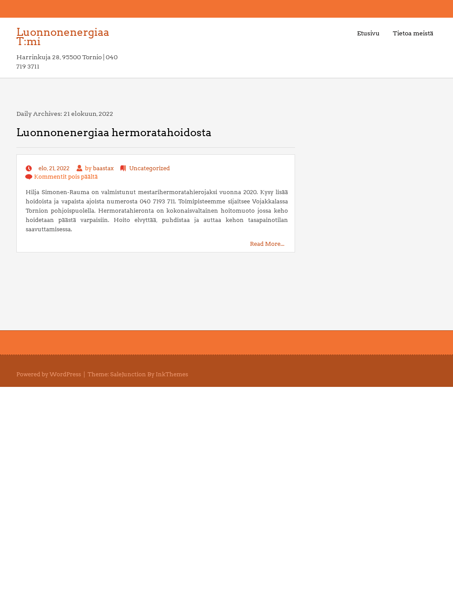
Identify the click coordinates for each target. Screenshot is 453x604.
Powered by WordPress (48, 374)
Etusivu (368, 33)
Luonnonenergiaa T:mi (62, 37)
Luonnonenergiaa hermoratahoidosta (113, 132)
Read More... (267, 244)
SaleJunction (128, 374)
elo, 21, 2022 (53, 168)
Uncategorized (149, 168)
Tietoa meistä (413, 33)
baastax (103, 168)
